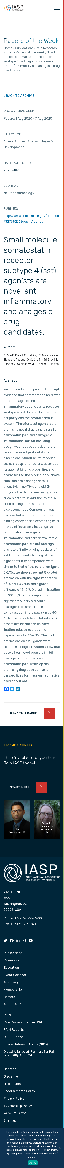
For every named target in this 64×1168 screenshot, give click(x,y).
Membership (13, 990)
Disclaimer (11, 1076)
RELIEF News (13, 1037)
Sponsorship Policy (18, 1106)
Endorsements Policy (19, 1091)
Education (11, 968)
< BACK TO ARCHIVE (19, 96)
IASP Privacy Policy (47, 1149)
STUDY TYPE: (14, 134)
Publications (13, 953)
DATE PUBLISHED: (18, 163)
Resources (11, 960)
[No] (59, 1148)
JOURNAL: (11, 186)
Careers (9, 997)
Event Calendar (15, 975)
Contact (10, 1069)
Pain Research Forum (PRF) (24, 1022)
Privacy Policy (14, 1098)
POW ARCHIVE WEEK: (19, 111)
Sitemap (10, 1120)
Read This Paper (23, 713)
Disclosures (12, 1084)
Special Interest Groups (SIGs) (26, 1044)
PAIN (7, 1015)
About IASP (12, 1004)
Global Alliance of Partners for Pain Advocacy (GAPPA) (30, 1053)
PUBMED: (11, 209)
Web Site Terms (15, 1113)
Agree (32, 1162)
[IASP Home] (14, 8)
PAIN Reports (14, 1030)
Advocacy (11, 982)
